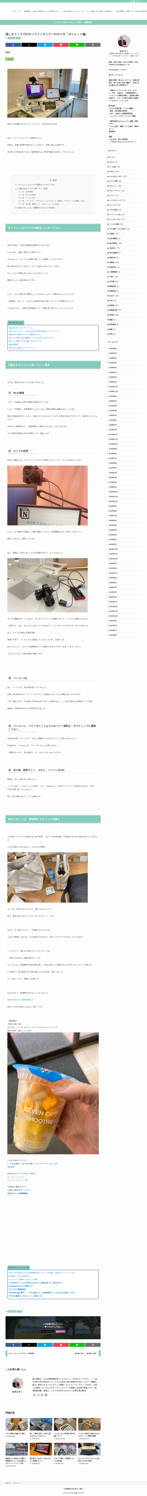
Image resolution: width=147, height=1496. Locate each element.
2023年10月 (113, 501)
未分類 (113, 281)
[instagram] (131, 1)
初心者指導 (114, 253)
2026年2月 (113, 377)
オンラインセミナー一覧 (17, 1180)
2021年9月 (113, 621)
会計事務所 (114, 238)
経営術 (113, 305)
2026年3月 (113, 372)
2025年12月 (113, 387)
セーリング (114, 205)
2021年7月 (113, 630)
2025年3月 (113, 420)
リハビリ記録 (116, 224)
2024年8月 (113, 454)
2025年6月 (113, 406)
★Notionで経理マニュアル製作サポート (25, 335)
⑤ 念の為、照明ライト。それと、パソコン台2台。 (41, 204)
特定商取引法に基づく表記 (73, 1489)
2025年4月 (113, 415)
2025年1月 (113, 430)
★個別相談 (13, 344)
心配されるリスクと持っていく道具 (33, 189)
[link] (34, 1395)
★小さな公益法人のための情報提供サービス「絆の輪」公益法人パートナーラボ (42, 1273)
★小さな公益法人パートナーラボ (22, 348)
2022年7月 (113, 573)
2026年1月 (113, 382)
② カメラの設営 (29, 195)
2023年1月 (113, 544)
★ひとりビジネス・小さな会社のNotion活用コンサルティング (34, 331)
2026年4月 (113, 367)
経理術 (114, 315)
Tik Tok (12, 1296)
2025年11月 (113, 391)
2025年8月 (113, 396)
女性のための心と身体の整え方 (20, 1000)
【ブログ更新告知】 (18, 1289)
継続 (112, 320)
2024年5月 (113, 468)
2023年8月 (113, 511)
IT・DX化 (114, 167)
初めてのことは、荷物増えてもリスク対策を (36, 208)
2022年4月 (113, 587)
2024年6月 (113, 463)
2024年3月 (113, 477)
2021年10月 (113, 616)
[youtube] (134, 1)
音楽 (112, 334)
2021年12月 (113, 606)
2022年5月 (113, 583)
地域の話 (114, 267)
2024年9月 (113, 449)
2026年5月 (113, 363)
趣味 (112, 329)
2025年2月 (113, 425)
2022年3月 (113, 592)
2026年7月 (113, 353)
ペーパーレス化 (116, 214)
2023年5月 (113, 525)
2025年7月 (113, 401)
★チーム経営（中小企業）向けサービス (25, 341)
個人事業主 (115, 243)
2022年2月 (113, 597)
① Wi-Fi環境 (28, 192)
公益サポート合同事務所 (17, 1193)
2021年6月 (113, 635)
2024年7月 (113, 458)
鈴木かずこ (17, 1392)
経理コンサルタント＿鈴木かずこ (29, 1296)
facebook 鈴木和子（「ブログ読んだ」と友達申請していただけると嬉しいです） (42, 1293)
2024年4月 (113, 473)
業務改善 (114, 291)
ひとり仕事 (115, 181)
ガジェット (11, 38)
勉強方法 (114, 257)
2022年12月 (113, 549)
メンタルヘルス (116, 219)
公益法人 (114, 248)
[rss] (137, 1)
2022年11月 (113, 554)
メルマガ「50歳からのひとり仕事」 (24, 1279)
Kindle (11, 1276)
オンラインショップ (15, 1177)
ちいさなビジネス (118, 176)
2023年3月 (113, 535)
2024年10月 (113, 444)
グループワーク (116, 191)
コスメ (18, 38)
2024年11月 (113, 439)
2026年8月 (113, 348)
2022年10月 (113, 559)
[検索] (140, 1)
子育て (113, 277)
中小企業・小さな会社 (119, 229)
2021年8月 (113, 625)
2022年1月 (113, 602)
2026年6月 (113, 358)
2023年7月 (113, 516)
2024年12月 (113, 434)
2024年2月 (113, 482)
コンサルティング (117, 200)
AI (112, 157)
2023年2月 (113, 539)
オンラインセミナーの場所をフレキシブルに (36, 185)
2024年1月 (113, 487)
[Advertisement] (53, 1212)
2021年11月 (113, 611)
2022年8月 (113, 568)
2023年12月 (113, 492)
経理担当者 (115, 310)
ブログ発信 (115, 210)
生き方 (114, 296)
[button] (13, 45)
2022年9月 (113, 563)
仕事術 (114, 234)
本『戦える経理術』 (22, 1276)
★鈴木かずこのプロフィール (21, 328)
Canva (113, 162)
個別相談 (11, 1167)
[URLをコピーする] (93, 45)
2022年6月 (113, 578)
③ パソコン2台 (29, 198)
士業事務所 (114, 272)
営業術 (114, 262)
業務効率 (114, 286)
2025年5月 (113, 410)
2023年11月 (113, 496)
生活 (112, 300)
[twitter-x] (128, 1)
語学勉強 (114, 324)
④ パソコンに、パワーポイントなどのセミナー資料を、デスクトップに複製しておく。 (55, 201)
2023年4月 (113, 530)
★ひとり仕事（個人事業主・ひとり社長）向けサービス (32, 338)
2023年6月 (113, 520)
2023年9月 (113, 506)
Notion (114, 171)
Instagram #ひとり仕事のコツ (21, 1286)
